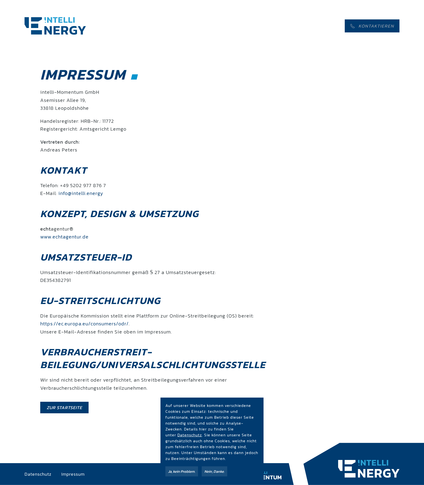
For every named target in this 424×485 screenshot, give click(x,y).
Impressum (73, 474)
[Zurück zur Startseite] (55, 26)
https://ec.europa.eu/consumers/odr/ (84, 323)
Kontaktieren (376, 26)
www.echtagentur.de (64, 236)
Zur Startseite (64, 407)
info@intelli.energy (80, 193)
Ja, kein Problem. (181, 471)
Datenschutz (38, 474)
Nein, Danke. (214, 471)
